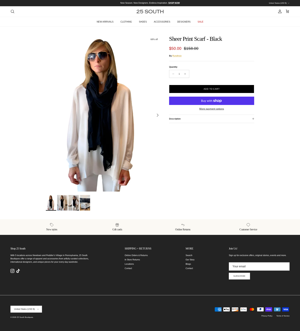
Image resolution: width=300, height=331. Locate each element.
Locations (129, 264)
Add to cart (212, 89)
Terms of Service (283, 316)
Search (189, 255)
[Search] (12, 11)
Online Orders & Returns (136, 255)
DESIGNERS (184, 21)
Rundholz (177, 56)
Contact (128, 268)
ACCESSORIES (162, 21)
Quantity (173, 67)
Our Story (190, 259)
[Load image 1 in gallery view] (103, 113)
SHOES (143, 21)
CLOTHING (126, 21)
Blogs (188, 264)
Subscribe (239, 276)
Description (175, 119)
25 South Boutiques (25, 317)
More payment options (211, 108)
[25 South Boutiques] (150, 11)
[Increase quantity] (186, 74)
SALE (200, 21)
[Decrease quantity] (172, 74)
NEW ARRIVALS (105, 21)
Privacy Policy (266, 316)
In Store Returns (132, 259)
